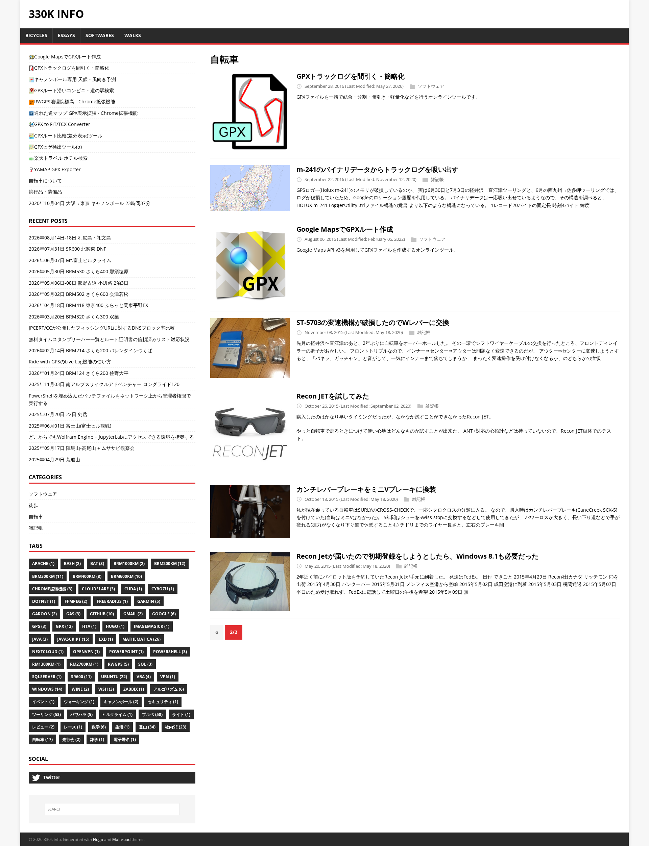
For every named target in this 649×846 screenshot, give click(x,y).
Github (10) (102, 614)
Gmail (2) (133, 614)
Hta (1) (89, 626)
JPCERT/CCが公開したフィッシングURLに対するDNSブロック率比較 (102, 328)
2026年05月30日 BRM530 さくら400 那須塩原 (78, 271)
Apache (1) (43, 563)
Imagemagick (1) (151, 626)
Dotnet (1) (43, 601)
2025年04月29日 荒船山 (54, 459)
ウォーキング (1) (79, 701)
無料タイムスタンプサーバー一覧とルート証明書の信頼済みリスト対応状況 (109, 339)
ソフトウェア (431, 86)
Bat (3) (97, 563)
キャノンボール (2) (121, 701)
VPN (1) (167, 677)
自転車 (36, 516)
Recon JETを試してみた (332, 396)
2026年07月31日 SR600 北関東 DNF (67, 249)
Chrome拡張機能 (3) (52, 589)
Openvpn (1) (86, 652)
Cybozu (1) (162, 589)
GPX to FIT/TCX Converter (62, 124)
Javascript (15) (73, 639)
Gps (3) (39, 626)
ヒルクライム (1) (117, 714)
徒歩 (33, 505)
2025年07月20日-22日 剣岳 (58, 414)
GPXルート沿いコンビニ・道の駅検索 (74, 90)
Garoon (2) (44, 614)
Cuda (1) (133, 589)
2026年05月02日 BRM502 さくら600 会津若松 (78, 294)
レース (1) (73, 727)
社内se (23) (175, 727)
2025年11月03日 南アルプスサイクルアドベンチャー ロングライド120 (104, 384)
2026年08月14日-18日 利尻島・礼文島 (70, 237)
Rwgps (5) (118, 664)
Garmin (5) (148, 601)
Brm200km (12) (169, 563)
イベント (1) (43, 701)
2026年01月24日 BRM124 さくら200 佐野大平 (78, 373)
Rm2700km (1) (84, 664)
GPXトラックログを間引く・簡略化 (350, 76)
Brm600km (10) (126, 576)
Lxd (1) (106, 639)
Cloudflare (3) (98, 589)
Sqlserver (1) (47, 677)
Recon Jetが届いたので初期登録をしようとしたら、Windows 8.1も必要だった (417, 556)
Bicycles (36, 35)
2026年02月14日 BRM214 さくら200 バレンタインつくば (90, 350)
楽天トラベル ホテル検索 (61, 158)
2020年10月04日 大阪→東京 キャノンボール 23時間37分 (89, 203)
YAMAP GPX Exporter (57, 169)
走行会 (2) (71, 739)
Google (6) (164, 614)
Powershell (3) (170, 652)
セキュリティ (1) (163, 701)
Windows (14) (47, 689)
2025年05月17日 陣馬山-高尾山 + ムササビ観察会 (82, 448)
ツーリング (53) (46, 714)
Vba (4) (144, 677)
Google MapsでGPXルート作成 (344, 229)
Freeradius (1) (112, 601)
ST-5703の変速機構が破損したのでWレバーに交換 (372, 322)
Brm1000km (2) (129, 563)
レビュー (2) (43, 727)
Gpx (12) (64, 626)
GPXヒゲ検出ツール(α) (58, 147)
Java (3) (40, 639)
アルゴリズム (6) (168, 689)
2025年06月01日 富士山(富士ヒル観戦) (70, 425)
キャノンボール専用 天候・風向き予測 (75, 79)
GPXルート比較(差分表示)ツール (68, 135)
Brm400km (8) (87, 576)
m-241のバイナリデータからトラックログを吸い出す (377, 169)
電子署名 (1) (125, 739)
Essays (66, 35)
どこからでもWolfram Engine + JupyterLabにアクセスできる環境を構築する (111, 437)
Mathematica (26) (141, 639)
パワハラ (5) (81, 714)
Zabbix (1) (133, 689)
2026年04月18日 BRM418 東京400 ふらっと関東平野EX (88, 305)
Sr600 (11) (81, 677)
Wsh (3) (106, 689)
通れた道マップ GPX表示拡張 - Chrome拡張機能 (86, 113)
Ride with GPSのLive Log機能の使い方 (70, 361)
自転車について (45, 180)
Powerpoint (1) (126, 652)
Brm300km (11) (47, 576)
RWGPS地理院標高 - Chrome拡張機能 (74, 101)
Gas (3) (73, 614)
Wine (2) (80, 689)
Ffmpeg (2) (76, 601)
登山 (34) (147, 727)
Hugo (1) (115, 626)
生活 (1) (122, 727)
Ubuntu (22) (114, 677)
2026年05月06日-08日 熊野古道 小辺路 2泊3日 (78, 283)
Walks (132, 35)
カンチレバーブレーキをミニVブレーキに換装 (366, 489)
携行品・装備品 (45, 191)
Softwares (100, 35)
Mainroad (121, 839)
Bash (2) (72, 563)
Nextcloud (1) (48, 652)
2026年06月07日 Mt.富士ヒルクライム (70, 260)
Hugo (98, 839)
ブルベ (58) (152, 714)
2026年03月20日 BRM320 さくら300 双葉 (74, 316)
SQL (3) (145, 664)
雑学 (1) (97, 739)
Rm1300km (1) (46, 664)
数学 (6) (99, 727)
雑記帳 (437, 179)
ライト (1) (181, 714)
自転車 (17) (42, 739)
